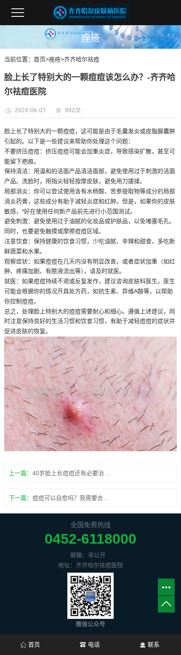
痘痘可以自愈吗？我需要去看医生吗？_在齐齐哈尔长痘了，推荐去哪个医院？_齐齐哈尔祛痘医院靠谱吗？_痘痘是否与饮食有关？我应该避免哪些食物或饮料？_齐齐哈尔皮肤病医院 (73, 498)
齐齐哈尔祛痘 (81, 59)
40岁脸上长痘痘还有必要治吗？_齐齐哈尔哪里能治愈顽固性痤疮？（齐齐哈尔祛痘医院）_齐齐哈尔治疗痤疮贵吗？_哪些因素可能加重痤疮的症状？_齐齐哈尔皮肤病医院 (73, 473)
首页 (39, 59)
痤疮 (55, 59)
